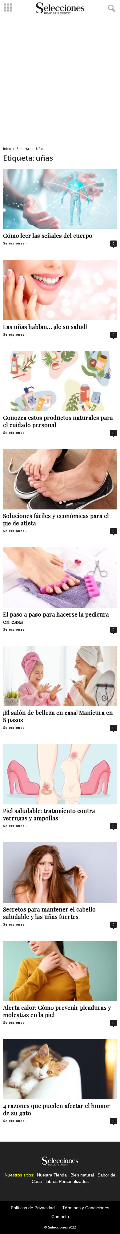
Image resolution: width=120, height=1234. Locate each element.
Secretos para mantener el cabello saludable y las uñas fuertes (49, 912)
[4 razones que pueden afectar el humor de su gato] (60, 1069)
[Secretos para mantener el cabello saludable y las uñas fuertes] (60, 872)
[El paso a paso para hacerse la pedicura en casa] (60, 577)
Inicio (7, 149)
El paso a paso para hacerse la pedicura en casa (56, 617)
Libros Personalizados (67, 1181)
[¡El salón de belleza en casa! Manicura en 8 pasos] (60, 676)
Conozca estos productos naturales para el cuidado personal (58, 421)
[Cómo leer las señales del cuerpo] (60, 199)
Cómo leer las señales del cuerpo (47, 235)
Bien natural (82, 1174)
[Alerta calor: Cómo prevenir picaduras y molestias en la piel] (60, 971)
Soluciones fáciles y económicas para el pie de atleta (56, 519)
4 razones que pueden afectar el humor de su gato (56, 1109)
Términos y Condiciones (85, 1207)
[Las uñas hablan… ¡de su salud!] (60, 290)
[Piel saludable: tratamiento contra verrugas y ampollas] (60, 774)
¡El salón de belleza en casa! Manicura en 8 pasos (58, 716)
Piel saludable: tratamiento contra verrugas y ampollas (49, 814)
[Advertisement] (60, 79)
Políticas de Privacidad (33, 1207)
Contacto (60, 1216)
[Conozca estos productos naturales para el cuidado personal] (60, 381)
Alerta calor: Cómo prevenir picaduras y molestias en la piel (57, 1011)
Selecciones (13, 243)
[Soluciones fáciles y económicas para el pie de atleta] (60, 479)
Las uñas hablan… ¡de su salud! (45, 326)
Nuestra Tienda (52, 1174)
